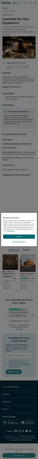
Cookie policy (10, 231)
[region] (19, 229)
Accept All (19, 236)
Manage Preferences (18, 241)
